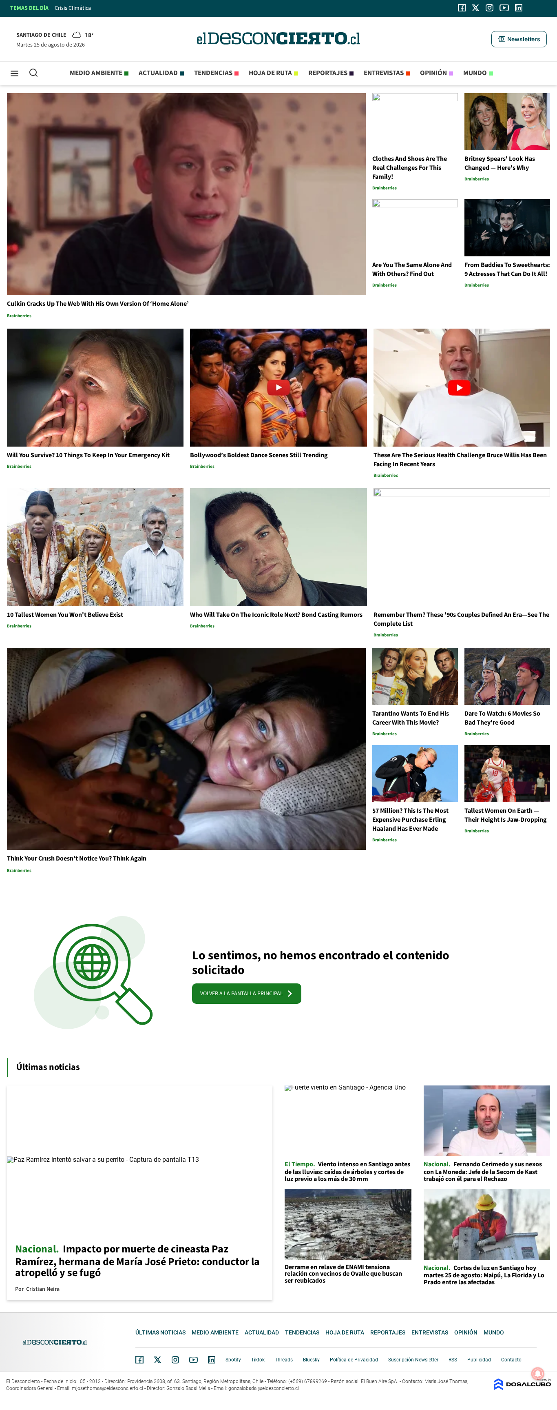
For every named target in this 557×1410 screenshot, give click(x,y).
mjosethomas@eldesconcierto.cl (107, 1388)
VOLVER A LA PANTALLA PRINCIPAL (243, 994)
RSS (453, 1360)
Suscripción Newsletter (413, 1360)
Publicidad (479, 1360)
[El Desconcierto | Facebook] (462, 7)
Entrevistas (384, 73)
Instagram (175, 1359)
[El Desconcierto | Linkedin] (518, 7)
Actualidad (158, 73)
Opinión (433, 73)
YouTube (193, 1360)
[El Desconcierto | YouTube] (504, 7)
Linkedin (211, 1359)
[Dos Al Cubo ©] (522, 1388)
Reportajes (327, 73)
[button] (519, 39)
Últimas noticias (160, 1332)
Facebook (139, 1359)
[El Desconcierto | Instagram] (489, 7)
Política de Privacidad (354, 1360)
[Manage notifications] (537, 1373)
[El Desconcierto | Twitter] (476, 7)
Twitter (158, 1360)
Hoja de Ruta (270, 73)
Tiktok (258, 1360)
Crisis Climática (73, 8)
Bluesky (311, 1360)
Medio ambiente (96, 73)
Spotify (233, 1360)
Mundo (475, 73)
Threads (284, 1360)
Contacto (511, 1360)
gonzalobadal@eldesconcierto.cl (263, 1388)
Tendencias (213, 73)
